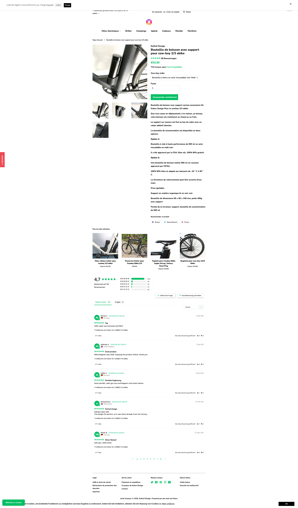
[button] (198, 336)
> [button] (165, 459)
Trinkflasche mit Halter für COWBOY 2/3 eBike (111, 330)
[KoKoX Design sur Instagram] (165, 483)
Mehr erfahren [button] (168, 504)
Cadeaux (166, 31)
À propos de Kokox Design (132, 485)
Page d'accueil (98, 40)
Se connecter (157, 12)
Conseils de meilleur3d (189, 485)
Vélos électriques (110, 31)
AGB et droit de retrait (102, 482)
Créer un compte (172, 12)
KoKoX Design (145, 498)
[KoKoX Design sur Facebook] (156, 483)
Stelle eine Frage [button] (166, 295)
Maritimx (192, 31)
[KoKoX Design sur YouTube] (169, 483)
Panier (188, 12)
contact (125, 489)
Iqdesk (154, 31)
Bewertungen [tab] (100, 302)
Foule (153, 83)
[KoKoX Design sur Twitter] (152, 483)
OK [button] (286, 504)
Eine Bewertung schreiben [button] (191, 295)
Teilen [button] (99, 336)
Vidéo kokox (185, 482)
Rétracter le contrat (14, 502)
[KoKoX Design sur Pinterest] (160, 483)
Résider (179, 31)
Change (67, 5)
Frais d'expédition (174, 67)
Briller (128, 31)
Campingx (141, 31)
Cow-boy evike (157, 73)
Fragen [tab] (118, 302)
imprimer (96, 491)
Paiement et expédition (131, 482)
